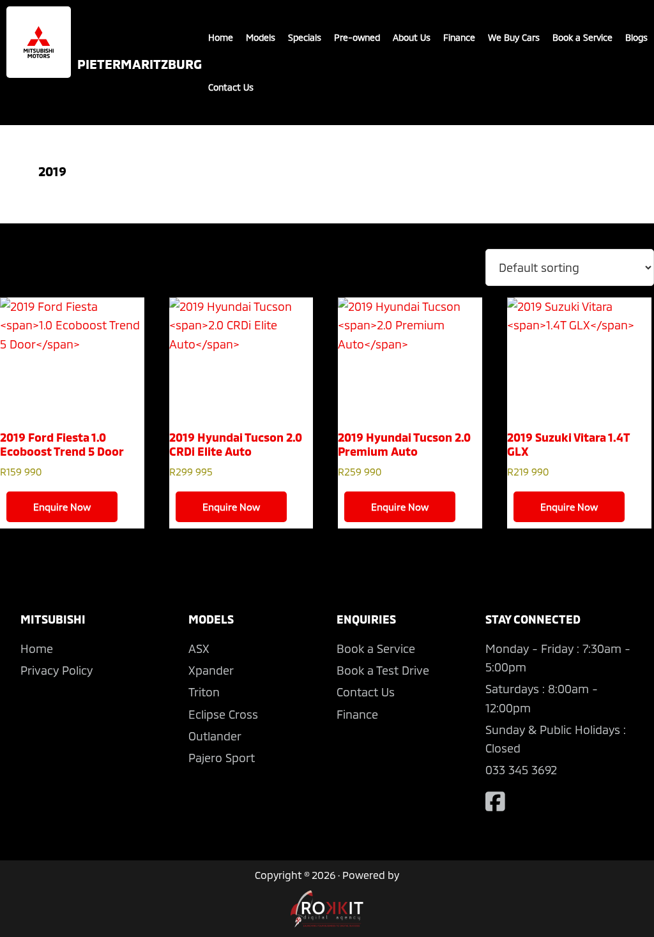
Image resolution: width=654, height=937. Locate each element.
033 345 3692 (521, 770)
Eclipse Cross (223, 714)
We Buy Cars (514, 37)
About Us (411, 37)
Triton (204, 692)
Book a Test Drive (383, 670)
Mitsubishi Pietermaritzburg (39, 42)
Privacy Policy (56, 670)
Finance (459, 37)
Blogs (636, 37)
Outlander (214, 736)
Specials (304, 37)
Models (260, 37)
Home (220, 37)
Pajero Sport (221, 758)
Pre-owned (357, 37)
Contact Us (231, 87)
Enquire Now (62, 507)
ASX (198, 648)
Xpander (211, 670)
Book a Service (582, 37)
